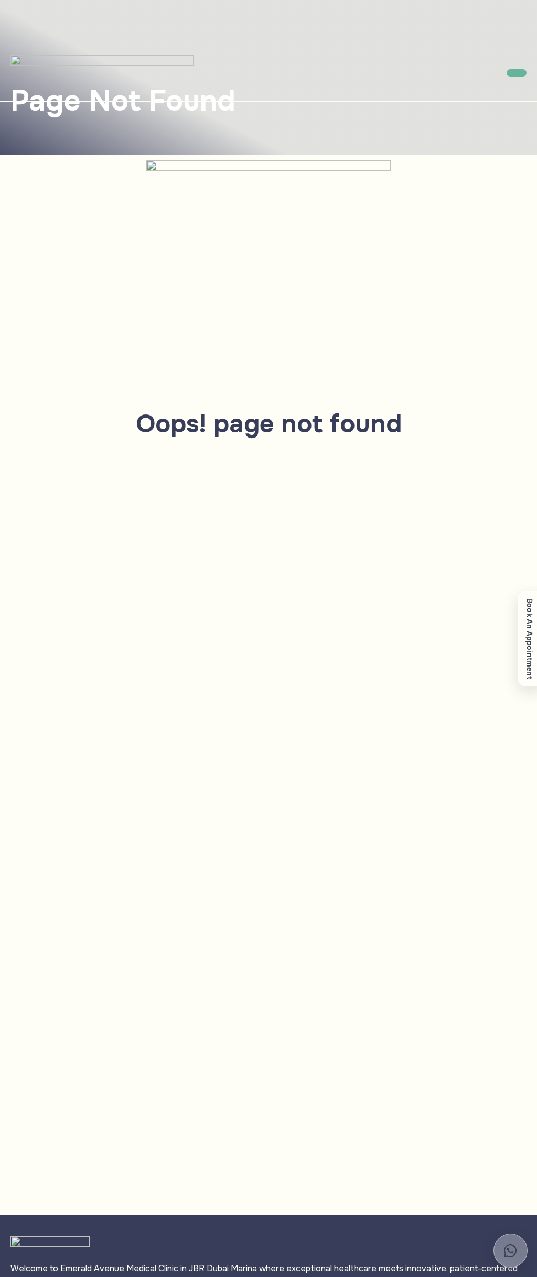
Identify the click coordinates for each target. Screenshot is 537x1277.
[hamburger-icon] (517, 73)
